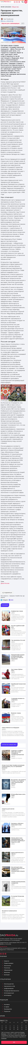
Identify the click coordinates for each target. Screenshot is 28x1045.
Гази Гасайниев (8, 19)
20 (17, 1029)
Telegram (5, 600)
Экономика (7, 965)
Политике (3, 1038)
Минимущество (9, 984)
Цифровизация (9, 988)
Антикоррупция (9, 993)
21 (21, 1029)
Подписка (7, 1011)
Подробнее (3, 946)
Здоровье (7, 972)
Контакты (7, 1004)
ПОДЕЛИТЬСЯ (8, 592)
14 (21, 1027)
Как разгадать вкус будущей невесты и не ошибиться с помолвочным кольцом (18, 869)
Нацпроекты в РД (9, 986)
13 (17, 1027)
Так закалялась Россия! (18, 640)
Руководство (8, 1009)
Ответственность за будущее (10, 727)
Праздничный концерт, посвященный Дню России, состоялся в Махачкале (18, 657)
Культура (6, 974)
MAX (12, 600)
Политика (7, 968)
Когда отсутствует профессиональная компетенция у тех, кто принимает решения (13, 767)
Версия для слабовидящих (10, 23)
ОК (14, 1042)
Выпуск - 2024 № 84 (7, 21)
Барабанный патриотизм (18, 684)
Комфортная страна (17, 611)
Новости (6, 961)
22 (26, 1029)
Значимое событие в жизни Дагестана (17, 824)
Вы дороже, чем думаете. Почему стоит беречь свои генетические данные (18, 781)
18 (10, 1029)
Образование (8, 970)
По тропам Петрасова (17, 896)
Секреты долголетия (8, 809)
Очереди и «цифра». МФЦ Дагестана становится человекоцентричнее (17, 752)
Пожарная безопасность (11, 990)
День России (5, 583)
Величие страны (16, 713)
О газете (6, 1007)
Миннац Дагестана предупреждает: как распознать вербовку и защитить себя (18, 840)
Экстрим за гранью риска (9, 910)
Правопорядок (8, 963)
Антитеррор (7, 995)
